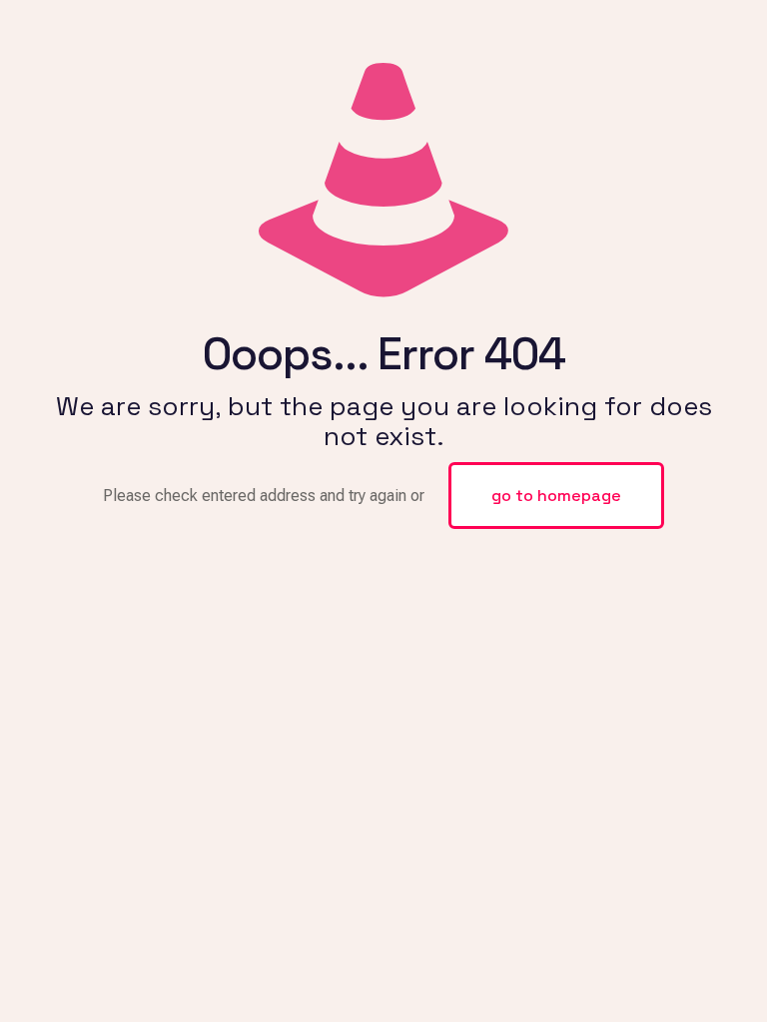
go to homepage (556, 495)
